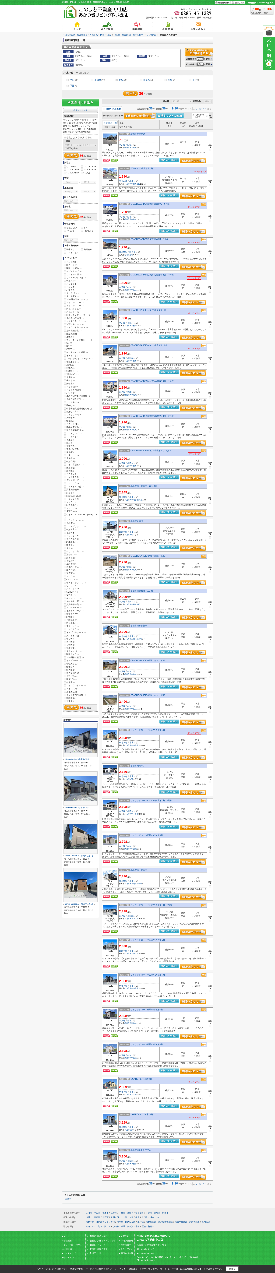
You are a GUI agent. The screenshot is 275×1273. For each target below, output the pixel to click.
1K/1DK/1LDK (89, 166)
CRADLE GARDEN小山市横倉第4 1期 (148, 310)
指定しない (72, 137)
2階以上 (71, 365)
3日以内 (70, 230)
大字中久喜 (134, 745)
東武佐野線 (194, 1222)
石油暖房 (71, 645)
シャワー (71, 502)
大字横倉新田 (135, 184)
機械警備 (71, 698)
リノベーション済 (76, 277)
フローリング (73, 433)
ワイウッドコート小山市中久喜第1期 (148, 730)
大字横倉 (133, 326)
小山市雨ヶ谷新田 (138, 625)
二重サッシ (72, 455)
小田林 (99, 79)
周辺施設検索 (127, 1253)
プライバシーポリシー (73, 1245)
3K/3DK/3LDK (89, 169)
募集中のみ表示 (113, 109)
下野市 (122, 1213)
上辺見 (145, 1217)
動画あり (88, 249)
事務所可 (71, 560)
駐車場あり (72, 542)
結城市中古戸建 (138, 134)
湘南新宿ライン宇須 (105, 1222)
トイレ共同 (72, 688)
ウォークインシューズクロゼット (80, 515)
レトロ (70, 576)
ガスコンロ (72, 474)
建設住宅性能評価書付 (78, 396)
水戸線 (122, 145)
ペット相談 (72, 262)
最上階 (70, 377)
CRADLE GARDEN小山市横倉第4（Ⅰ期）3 (150, 450)
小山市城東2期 (137, 765)
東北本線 (123, 181)
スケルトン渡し (75, 601)
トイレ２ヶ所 (73, 499)
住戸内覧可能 (73, 539)
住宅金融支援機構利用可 (79, 408)
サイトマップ (69, 1253)
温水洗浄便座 (73, 489)
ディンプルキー (75, 536)
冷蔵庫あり (72, 623)
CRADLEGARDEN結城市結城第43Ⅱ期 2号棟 (152, 416)
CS (69, 343)
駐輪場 (70, 617)
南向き (70, 380)
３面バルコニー (75, 305)
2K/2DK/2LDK (72, 169)
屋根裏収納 (72, 691)
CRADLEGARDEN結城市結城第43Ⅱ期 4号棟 (152, 275)
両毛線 (120, 1222)
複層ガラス (72, 532)
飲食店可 (71, 667)
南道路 (70, 545)
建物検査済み (73, 427)
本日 (86, 227)
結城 (123, 79)
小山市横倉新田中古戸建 (141, 591)
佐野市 (114, 1213)
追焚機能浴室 (73, 330)
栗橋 (144, 1226)
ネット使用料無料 (76, 695)
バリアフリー (73, 393)
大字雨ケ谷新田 (136, 500)
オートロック (73, 355)
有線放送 (71, 648)
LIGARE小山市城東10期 (142, 1114)
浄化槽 (70, 452)
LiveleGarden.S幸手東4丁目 (78, 759)
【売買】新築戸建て (98, 1249)
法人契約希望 (73, 673)
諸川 (88, 1217)
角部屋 (70, 383)
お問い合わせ (127, 1240)
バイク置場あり (75, 464)
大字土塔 (133, 1094)
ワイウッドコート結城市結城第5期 (147, 835)
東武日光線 (130, 1222)
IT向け (70, 405)
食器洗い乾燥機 (75, 318)
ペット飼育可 (73, 387)
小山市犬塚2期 (137, 521)
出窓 (69, 443)
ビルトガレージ (75, 610)
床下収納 (71, 511)
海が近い (71, 554)
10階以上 (72, 368)
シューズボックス (76, 526)
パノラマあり (72, 252)
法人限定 (71, 670)
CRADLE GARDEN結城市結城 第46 (148, 556)
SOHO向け (72, 592)
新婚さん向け (73, 411)
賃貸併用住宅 (73, 604)
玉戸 (195, 79)
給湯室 (70, 682)
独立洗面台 (72, 505)
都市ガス (71, 446)
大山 (158, 1217)
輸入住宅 (71, 570)
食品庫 (70, 523)
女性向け (71, 595)
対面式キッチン (75, 324)
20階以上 (72, 371)
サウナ (70, 638)
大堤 (131, 1217)
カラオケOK (73, 424)
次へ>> (202, 109)
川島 (171, 79)
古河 (88, 1226)
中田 (137, 1217)
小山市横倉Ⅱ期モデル (140, 1150)
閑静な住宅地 (73, 268)
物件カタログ (69, 1257)
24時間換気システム (77, 299)
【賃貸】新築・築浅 (98, 1236)
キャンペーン (73, 598)
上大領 (124, 1217)
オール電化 (72, 296)
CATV (70, 349)
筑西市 (165, 1213)
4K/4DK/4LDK (72, 173)
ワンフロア (72, 585)
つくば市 (139, 1213)
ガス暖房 (71, 642)
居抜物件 (71, 418)
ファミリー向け (75, 415)
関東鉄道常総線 (165, 1222)
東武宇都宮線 (181, 1222)
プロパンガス (73, 449)
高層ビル (71, 679)
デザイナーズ (73, 271)
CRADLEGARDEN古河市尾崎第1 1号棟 (149, 239)
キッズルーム (73, 660)
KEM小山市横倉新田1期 (141, 168)
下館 (73, 85)
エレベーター (73, 607)
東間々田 (115, 1217)
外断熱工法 (72, 620)
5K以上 (86, 173)
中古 (90, 137)
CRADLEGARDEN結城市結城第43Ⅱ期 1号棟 (152, 381)
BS (69, 346)
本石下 (105, 1217)
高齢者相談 (72, 564)
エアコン (71, 508)
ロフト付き (72, 436)
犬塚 (131, 535)
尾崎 (131, 255)
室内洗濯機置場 (75, 430)
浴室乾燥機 (72, 334)
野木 (100, 1226)
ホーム (66, 1236)
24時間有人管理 (75, 657)
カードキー (72, 402)
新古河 (130, 1226)
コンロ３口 (72, 483)
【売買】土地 (95, 1253)
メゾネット (72, 284)
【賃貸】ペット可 (97, 1245)
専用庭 (70, 440)
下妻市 (149, 1213)
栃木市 (105, 1213)
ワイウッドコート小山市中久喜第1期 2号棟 (151, 905)
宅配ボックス (73, 362)
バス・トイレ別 (75, 486)
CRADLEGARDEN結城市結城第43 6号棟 (149, 204)
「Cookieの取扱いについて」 (190, 1269)
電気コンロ (72, 626)
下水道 (70, 701)
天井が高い (72, 676)
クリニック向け (75, 551)
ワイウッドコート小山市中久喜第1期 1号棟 (151, 800)
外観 (106, 123)
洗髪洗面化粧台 (75, 496)
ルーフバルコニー (76, 293)
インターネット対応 (77, 352)
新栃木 (151, 1226)
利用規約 (67, 1249)
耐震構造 (71, 471)
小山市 (127, 184)
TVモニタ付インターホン (79, 358)
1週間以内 (88, 230)
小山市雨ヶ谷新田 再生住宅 (143, 486)
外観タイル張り (75, 312)
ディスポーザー (75, 480)
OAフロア (72, 579)
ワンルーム (71, 166)
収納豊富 (71, 529)
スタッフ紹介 (127, 1249)
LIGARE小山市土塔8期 (142, 1079)
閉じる (232, 1269)
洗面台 (70, 493)
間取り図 (112, 123)
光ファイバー (73, 651)
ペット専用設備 (75, 390)
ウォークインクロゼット (79, 340)
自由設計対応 (73, 567)
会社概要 (67, 1240)
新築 (82, 137)
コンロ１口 (72, 629)
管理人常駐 (72, 663)
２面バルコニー (75, 302)
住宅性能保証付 (75, 399)
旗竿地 (70, 421)
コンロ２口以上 (75, 477)
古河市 (127, 255)
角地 (69, 548)
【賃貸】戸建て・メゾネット (102, 1240)
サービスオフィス (76, 582)
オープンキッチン (76, 632)
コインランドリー (76, 685)
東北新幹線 (151, 1222)
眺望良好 (71, 280)
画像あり (70, 249)
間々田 (132, 252)
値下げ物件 (72, 148)
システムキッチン (76, 321)
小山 (74, 79)
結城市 (127, 147)
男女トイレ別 (73, 635)
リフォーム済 (73, 274)
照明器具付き (73, 614)
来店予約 (125, 1236)
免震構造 (71, 468)
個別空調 (71, 461)
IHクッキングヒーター (78, 315)
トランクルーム (75, 520)
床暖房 (70, 337)
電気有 (70, 458)
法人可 (70, 573)
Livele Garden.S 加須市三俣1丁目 (81, 856)
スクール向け (73, 589)
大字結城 (133, 147)
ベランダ (71, 287)
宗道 (137, 1226)
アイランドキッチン (77, 327)
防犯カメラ (72, 654)
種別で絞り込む (80, 110)
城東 (131, 779)
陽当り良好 (72, 265)
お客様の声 (126, 1245)
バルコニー (72, 290)
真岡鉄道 (206, 1222)
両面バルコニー (75, 309)
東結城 (148, 79)
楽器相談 (71, 557)
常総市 (130, 1213)
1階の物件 (72, 374)
